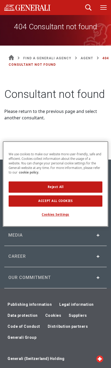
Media (15, 235)
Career (17, 256)
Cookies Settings (55, 215)
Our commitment (29, 277)
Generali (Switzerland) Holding (36, 358)
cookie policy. (29, 173)
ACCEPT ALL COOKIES (55, 201)
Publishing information (30, 304)
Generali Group (22, 337)
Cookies (53, 315)
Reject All (56, 187)
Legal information (76, 304)
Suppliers (78, 315)
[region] (55, 184)
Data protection (23, 315)
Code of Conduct (24, 326)
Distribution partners (68, 326)
